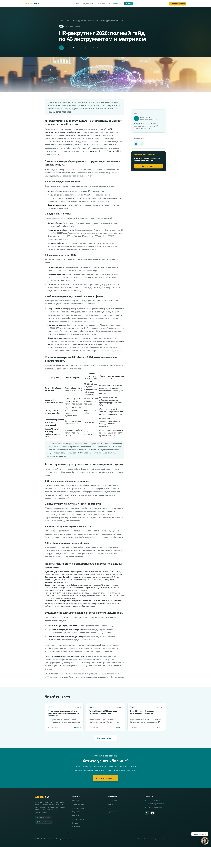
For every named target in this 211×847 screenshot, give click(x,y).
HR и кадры (76, 801)
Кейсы (110, 804)
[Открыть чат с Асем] (204, 840)
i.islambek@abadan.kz (155, 804)
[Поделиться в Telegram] (136, 143)
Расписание (101, 3)
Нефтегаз (75, 815)
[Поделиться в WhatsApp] (141, 143)
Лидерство (76, 812)
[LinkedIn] (152, 813)
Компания (113, 3)
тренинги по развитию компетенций (74, 350)
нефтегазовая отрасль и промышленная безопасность (68, 517)
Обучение (87, 3)
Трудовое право (78, 808)
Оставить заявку (178, 4)
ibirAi (128, 3)
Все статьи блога (104, 738)
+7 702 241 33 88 (153, 800)
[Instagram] (147, 813)
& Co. (32, 3)
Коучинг (75, 823)
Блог (69, 20)
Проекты (111, 812)
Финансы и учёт (78, 804)
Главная (77, 3)
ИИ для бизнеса (78, 819)
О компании (112, 801)
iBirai (57, 550)
